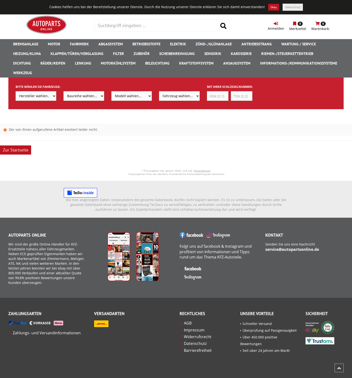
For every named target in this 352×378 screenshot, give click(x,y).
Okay (274, 7)
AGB (188, 323)
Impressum (194, 330)
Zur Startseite (15, 150)
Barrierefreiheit (198, 350)
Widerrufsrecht (197, 336)
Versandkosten (201, 170)
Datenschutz (292, 7)
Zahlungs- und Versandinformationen (47, 333)
